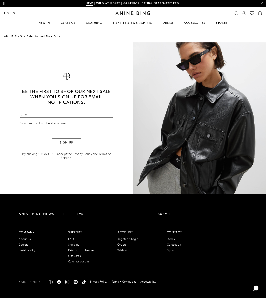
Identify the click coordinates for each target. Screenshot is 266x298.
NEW (89, 3)
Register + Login (127, 239)
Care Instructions (78, 261)
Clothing (94, 22)
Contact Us (174, 244)
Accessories (194, 22)
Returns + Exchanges (81, 250)
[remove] (262, 3)
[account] (244, 13)
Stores (222, 22)
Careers (23, 244)
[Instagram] (67, 283)
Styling (171, 250)
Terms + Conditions (124, 281)
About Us (25, 239)
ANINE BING (13, 36)
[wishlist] (252, 13)
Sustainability (27, 250)
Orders (121, 244)
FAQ (71, 239)
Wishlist (122, 250)
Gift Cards (74, 256)
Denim (168, 22)
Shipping (74, 244)
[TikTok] (84, 283)
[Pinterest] (76, 283)
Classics (68, 22)
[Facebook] (59, 283)
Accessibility (148, 281)
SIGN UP (66, 142)
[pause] (4, 3)
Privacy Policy (82, 154)
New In (44, 22)
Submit (164, 213)
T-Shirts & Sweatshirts (132, 22)
